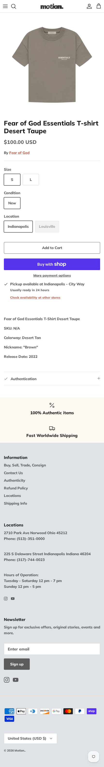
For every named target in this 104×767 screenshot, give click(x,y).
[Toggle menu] (5, 6)
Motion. (20, 750)
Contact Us (13, 473)
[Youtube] (13, 598)
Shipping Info (15, 503)
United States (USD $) (27, 738)
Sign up (16, 664)
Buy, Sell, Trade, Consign (25, 465)
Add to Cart (52, 247)
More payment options (52, 275)
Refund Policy (16, 488)
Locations (12, 495)
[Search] (16, 6)
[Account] (88, 6)
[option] (52, 65)
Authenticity (14, 480)
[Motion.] (52, 6)
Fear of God (19, 152)
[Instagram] (5, 598)
